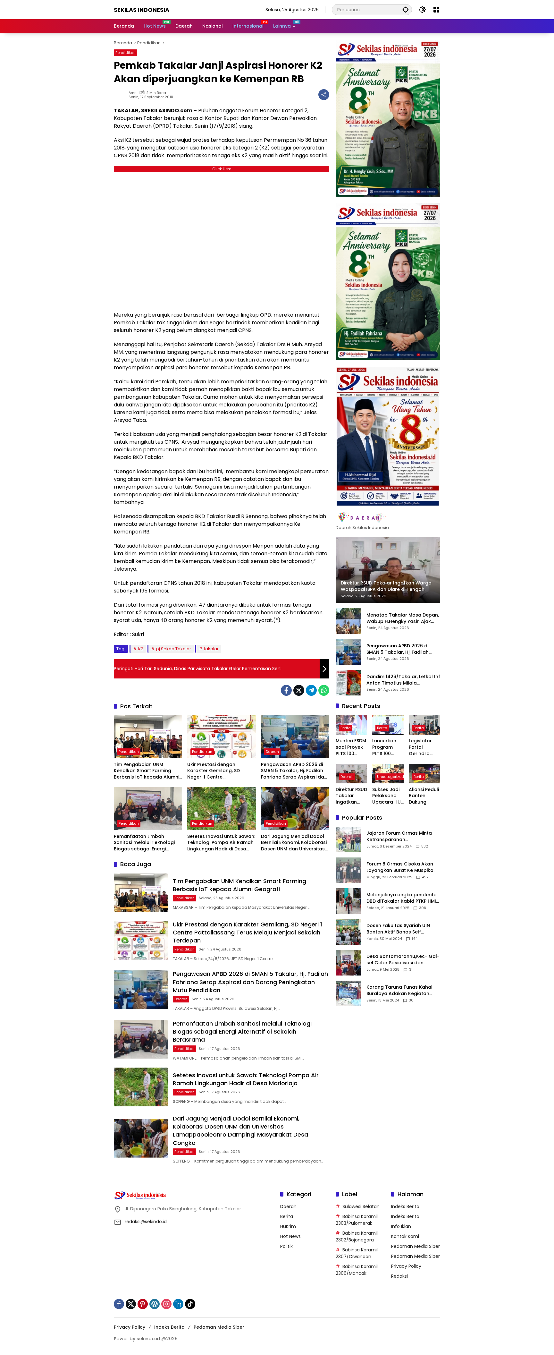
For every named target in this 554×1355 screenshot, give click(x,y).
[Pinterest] (143, 1304)
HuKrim (288, 1226)
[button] (405, 9)
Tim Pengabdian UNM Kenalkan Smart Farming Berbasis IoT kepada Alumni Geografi (146, 771)
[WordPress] (154, 1304)
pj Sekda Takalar (173, 649)
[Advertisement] (221, 240)
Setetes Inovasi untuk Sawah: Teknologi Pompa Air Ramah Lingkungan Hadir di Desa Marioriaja (221, 842)
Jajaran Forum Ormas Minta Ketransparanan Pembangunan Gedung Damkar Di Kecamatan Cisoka (401, 836)
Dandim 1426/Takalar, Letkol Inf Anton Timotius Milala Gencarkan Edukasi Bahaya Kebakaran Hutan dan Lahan (403, 680)
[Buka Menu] (436, 9)
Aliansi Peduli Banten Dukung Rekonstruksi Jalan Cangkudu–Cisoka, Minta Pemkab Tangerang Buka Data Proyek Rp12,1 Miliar (424, 796)
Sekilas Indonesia (141, 10)
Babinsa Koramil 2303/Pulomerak (357, 1219)
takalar (211, 649)
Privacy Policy (406, 1266)
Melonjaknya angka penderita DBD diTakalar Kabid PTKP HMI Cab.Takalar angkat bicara (401, 898)
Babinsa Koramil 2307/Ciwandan (357, 1253)
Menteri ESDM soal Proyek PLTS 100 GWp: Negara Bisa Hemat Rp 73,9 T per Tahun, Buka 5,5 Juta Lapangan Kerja (351, 747)
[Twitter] (298, 690)
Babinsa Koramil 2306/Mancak (357, 1269)
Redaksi (399, 1276)
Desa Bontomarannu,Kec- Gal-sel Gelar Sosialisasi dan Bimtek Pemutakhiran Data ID (403, 959)
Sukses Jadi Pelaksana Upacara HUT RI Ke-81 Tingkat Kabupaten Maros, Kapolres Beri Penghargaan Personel (388, 796)
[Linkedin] (178, 1304)
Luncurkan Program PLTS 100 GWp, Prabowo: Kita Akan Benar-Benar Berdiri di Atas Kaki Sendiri (387, 747)
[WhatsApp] (323, 690)
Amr (132, 93)
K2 (140, 649)
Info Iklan (401, 1226)
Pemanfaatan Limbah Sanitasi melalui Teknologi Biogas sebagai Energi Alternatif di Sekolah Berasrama (144, 842)
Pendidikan (125, 52)
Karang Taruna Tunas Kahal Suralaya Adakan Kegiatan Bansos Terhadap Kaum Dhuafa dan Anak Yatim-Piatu (401, 990)
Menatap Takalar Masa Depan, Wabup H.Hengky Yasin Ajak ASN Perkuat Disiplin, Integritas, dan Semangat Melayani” (402, 618)
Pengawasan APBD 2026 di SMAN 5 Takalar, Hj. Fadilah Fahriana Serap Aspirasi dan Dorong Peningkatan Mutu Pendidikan (294, 771)
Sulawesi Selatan (361, 1206)
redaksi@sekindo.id (146, 1221)
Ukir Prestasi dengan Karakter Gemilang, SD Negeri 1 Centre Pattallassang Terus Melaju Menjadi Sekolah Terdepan (219, 771)
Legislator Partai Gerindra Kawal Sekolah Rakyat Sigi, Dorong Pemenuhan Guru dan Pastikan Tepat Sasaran (422, 747)
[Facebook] (286, 690)
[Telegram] (311, 690)
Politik (286, 1246)
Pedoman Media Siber (415, 1246)
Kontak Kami (405, 1236)
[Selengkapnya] (388, 518)
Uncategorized (390, 776)
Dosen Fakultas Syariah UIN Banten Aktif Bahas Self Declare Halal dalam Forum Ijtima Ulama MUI (398, 929)
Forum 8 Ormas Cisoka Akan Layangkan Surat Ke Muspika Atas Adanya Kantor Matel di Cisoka (400, 867)
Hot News (290, 1236)
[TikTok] (190, 1304)
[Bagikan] (323, 94)
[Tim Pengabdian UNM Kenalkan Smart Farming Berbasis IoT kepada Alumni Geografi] (148, 736)
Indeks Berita (405, 1206)
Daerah (272, 751)
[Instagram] (166, 1304)
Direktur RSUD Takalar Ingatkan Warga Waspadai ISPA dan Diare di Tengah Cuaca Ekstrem (351, 796)
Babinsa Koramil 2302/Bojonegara (357, 1236)
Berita (345, 728)
